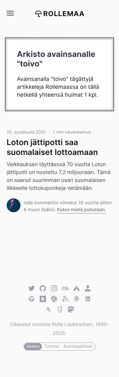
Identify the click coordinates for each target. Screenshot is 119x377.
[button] (10, 13)
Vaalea (33, 346)
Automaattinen (78, 346)
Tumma (51, 346)
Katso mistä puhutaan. (81, 210)
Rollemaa (64, 14)
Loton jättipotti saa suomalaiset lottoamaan (52, 147)
